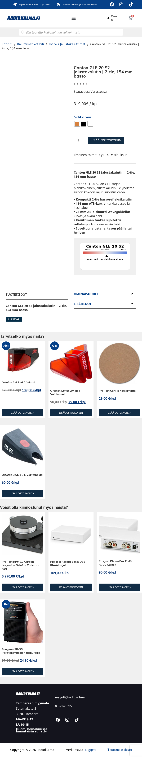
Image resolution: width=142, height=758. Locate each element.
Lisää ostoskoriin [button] (22, 438)
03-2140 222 (64, 732)
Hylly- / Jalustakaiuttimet (67, 44)
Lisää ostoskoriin (106, 140)
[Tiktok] (131, 4)
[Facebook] (112, 4)
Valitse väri (82, 117)
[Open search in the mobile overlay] (71, 32)
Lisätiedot (82, 330)
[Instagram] (121, 4)
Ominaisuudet (86, 320)
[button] (73, 18)
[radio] (77, 123)
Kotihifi (7, 44)
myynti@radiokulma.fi (71, 723)
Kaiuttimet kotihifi (30, 44)
